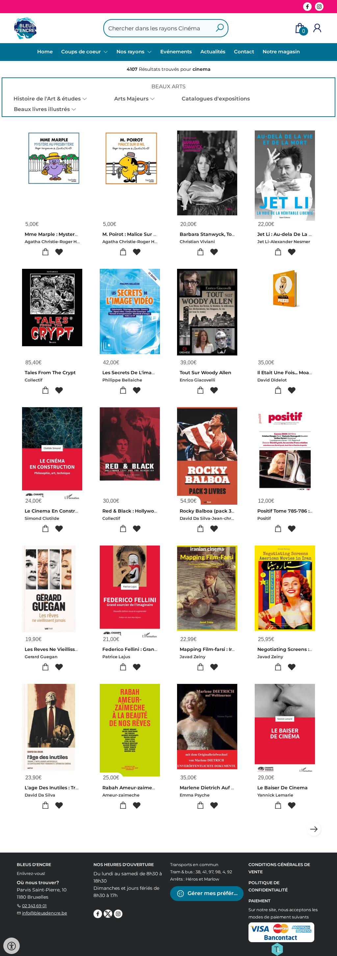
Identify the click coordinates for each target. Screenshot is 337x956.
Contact (244, 51)
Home (45, 51)
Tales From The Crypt (50, 373)
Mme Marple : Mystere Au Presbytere (69, 234)
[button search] (220, 28)
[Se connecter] (317, 28)
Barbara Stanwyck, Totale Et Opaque (224, 234)
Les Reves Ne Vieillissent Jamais (63, 649)
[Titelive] (277, 949)
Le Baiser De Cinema (282, 788)
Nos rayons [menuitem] (131, 51)
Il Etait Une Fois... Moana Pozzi (293, 373)
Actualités (212, 51)
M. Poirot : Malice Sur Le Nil (134, 234)
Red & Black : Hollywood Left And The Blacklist (158, 511)
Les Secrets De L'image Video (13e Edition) (152, 373)
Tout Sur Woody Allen (205, 373)
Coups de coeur (81, 51)
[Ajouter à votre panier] (45, 252)
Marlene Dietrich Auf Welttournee (221, 788)
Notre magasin (281, 51)
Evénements (176, 51)
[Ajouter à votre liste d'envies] (59, 252)
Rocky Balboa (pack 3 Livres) (214, 511)
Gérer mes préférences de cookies (215, 893)
